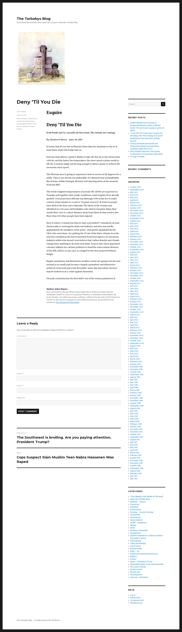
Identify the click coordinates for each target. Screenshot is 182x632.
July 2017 (133, 442)
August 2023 (135, 252)
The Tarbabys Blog (34, 18)
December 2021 (136, 304)
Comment (21, 336)
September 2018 (136, 406)
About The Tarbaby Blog (140, 499)
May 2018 (134, 416)
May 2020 (134, 354)
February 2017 (135, 455)
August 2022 (135, 283)
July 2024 (134, 224)
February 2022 (136, 299)
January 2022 (135, 302)
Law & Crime (135, 546)
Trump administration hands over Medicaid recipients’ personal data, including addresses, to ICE (144, 146)
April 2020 (134, 356)
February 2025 (136, 205)
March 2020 (135, 359)
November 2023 (136, 244)
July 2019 (133, 380)
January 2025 (135, 208)
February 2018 (136, 424)
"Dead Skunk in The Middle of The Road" (146, 497)
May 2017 (134, 447)
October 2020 (135, 341)
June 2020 (134, 351)
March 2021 (135, 328)
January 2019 (135, 395)
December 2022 (136, 273)
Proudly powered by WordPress (47, 620)
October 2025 (135, 187)
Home (132, 528)
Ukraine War (135, 572)
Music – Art (134, 551)
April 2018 (134, 419)
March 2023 (135, 265)
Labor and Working (138, 543)
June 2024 (134, 226)
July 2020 (134, 348)
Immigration (135, 533)
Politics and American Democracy (144, 554)
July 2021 (133, 317)
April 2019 (134, 388)
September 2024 (137, 218)
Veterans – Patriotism (139, 577)
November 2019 (136, 369)
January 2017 (135, 458)
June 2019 (134, 382)
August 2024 (135, 221)
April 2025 (134, 200)
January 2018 (135, 427)
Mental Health (136, 549)
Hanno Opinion (136, 520)
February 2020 (136, 362)
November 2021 (136, 307)
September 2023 (137, 250)
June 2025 (134, 195)
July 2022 (134, 286)
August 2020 (135, 346)
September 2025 (137, 190)
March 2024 (135, 234)
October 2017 (135, 434)
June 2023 (134, 257)
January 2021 (135, 333)
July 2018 (133, 411)
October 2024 (135, 216)
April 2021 (134, 325)
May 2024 (134, 229)
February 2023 (136, 268)
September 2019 (136, 375)
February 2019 (136, 393)
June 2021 (134, 320)
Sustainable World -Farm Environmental (146, 564)
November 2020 (136, 338)
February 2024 (136, 237)
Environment (22, 119)
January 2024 (135, 239)
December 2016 (136, 460)
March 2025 (135, 203)
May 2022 (134, 291)
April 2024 (134, 231)
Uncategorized (136, 575)
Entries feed (135, 598)
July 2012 (133, 479)
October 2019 (135, 372)
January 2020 (135, 364)
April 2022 (134, 294)
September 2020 (137, 343)
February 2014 (136, 473)
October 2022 (135, 278)
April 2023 (134, 263)
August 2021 (135, 315)
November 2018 (136, 401)
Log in (132, 595)
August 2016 (135, 471)
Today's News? (136, 569)
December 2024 (136, 211)
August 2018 (135, 408)
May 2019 (134, 385)
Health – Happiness (138, 523)
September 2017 (136, 437)
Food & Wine (135, 515)
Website (21, 398)
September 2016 (136, 468)
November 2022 (136, 276)
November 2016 (136, 463)
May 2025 (134, 197)
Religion (133, 556)
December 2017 (136, 429)
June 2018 (134, 414)
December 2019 (136, 367)
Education (134, 507)
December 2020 (136, 335)
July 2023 (134, 255)
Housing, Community (139, 530)
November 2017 (136, 432)
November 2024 (136, 213)
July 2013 (133, 476)
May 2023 (134, 260)
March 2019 (134, 390)
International (135, 541)
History (133, 525)
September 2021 (136, 312)
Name (20, 374)
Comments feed (136, 600)
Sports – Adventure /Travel (141, 562)
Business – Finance (138, 502)
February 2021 (136, 330)
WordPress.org (136, 603)
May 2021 (134, 322)
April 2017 (134, 450)
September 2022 (137, 281)
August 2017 (135, 440)
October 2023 (135, 247)
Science (133, 559)
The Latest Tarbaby (138, 567)
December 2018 (136, 398)
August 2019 (135, 377)
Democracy (135, 504)
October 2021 (135, 309)
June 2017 (134, 445)
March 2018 (134, 421)
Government (135, 517)
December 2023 (136, 242)
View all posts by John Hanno (67, 302)
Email (20, 386)
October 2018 (135, 403)
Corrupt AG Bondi (137, 157)
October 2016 (135, 466)
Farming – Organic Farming (141, 512)
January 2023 (135, 270)
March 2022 (135, 296)
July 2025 (134, 192)
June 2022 (134, 289)
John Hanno (21, 112)
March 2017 (134, 453)
